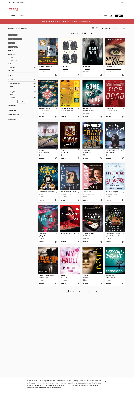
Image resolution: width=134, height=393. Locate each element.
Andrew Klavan (44, 277)
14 (92, 291)
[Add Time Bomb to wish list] (123, 117)
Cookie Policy (56, 388)
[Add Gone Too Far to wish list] (101, 117)
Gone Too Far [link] (87, 108)
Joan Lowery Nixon (67, 194)
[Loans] (111, 16)
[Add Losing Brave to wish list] (123, 284)
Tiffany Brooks (110, 152)
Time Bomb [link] (109, 108)
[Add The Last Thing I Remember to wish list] (56, 284)
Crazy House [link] (87, 150)
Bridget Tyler (43, 236)
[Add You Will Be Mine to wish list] (101, 242)
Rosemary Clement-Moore (114, 69)
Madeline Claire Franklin (113, 236)
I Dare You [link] (86, 67)
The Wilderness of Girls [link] (113, 233)
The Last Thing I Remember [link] (47, 275)
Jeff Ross (87, 69)
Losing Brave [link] (110, 275)
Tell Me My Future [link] (44, 108)
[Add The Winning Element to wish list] (78, 117)
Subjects (12, 16)
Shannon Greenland (68, 111)
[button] (103, 16)
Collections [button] (22, 16)
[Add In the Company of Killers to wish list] (78, 242)
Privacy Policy (73, 381)
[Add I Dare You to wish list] (101, 75)
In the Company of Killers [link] (69, 233)
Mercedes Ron (66, 277)
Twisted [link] (85, 275)
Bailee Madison (111, 277)
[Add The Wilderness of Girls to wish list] (123, 242)
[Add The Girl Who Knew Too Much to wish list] (123, 158)
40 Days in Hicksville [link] (45, 67)
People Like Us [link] (65, 67)
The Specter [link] (87, 192)
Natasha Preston (89, 236)
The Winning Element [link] (67, 108)
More (22, 102)
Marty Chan (43, 194)
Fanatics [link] (63, 150)
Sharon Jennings (44, 152)
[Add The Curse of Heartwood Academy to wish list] (56, 200)
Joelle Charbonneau (112, 111)
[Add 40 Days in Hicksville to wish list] (56, 75)
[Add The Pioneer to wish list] (56, 242)
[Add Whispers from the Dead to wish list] (78, 200)
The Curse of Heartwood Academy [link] (47, 192)
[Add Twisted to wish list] (101, 284)
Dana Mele (65, 69)
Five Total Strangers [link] (112, 192)
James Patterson (89, 152)
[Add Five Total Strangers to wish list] (123, 200)
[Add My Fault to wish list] (78, 284)
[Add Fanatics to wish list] (78, 158)
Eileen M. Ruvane (44, 111)
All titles (12, 58)
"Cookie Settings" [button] (52, 385)
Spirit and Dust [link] (110, 67)
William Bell (65, 152)
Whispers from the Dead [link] (68, 192)
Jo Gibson (87, 277)
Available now (13, 61)
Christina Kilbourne (45, 69)
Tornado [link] (41, 150)
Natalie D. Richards (90, 111)
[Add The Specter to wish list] (101, 200)
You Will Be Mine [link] (88, 233)
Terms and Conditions (59, 381)
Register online (47, 21)
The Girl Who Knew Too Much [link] (114, 150)
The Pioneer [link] (42, 233)
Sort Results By (105, 29)
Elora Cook (65, 236)
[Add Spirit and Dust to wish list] (123, 75)
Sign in (119, 16)
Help (122, 2)
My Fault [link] (63, 275)
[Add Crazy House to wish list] (101, 158)
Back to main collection (18, 2)
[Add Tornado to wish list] (56, 158)
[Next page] (96, 291)
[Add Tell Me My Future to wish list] (56, 117)
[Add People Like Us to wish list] (78, 75)
